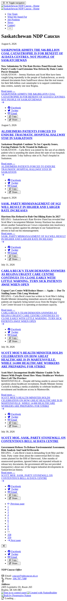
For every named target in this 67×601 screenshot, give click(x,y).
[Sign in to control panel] (14, 592)
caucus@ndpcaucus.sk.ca (25, 575)
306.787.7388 (19, 578)
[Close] (3, 546)
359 (9, 537)
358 (9, 534)
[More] (10, 28)
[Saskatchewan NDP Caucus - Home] (20, 7)
